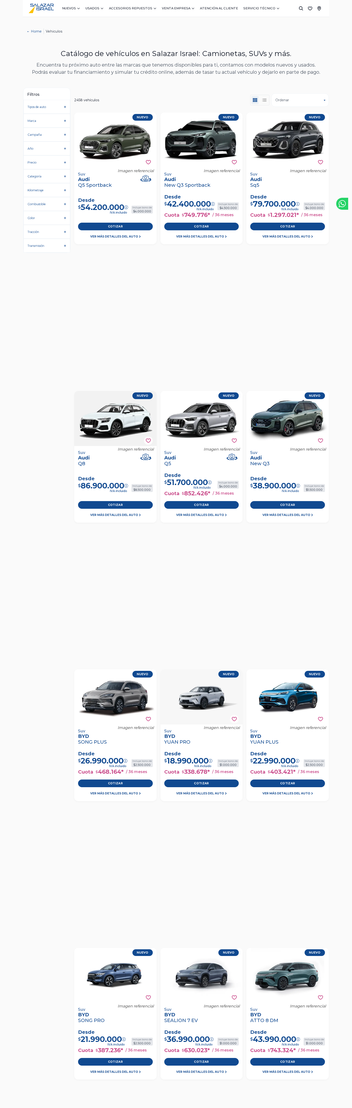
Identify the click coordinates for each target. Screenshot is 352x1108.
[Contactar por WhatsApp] (342, 204)
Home (36, 31)
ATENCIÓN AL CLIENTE (219, 8)
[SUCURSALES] (319, 8)
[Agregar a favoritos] (148, 162)
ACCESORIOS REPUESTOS (130, 8)
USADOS (92, 8)
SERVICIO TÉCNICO (259, 8)
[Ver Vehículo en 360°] (146, 178)
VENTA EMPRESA (176, 8)
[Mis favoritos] (310, 8)
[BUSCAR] (301, 8)
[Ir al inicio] (41, 8)
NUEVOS (69, 8)
